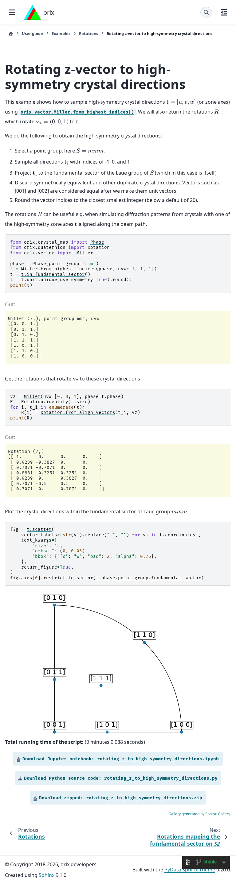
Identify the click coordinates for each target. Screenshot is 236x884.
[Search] (206, 12)
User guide (32, 33)
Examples (61, 33)
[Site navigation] (12, 12)
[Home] (10, 33)
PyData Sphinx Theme (189, 869)
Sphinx (46, 875)
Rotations (88, 33)
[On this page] (224, 12)
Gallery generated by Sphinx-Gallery (199, 813)
